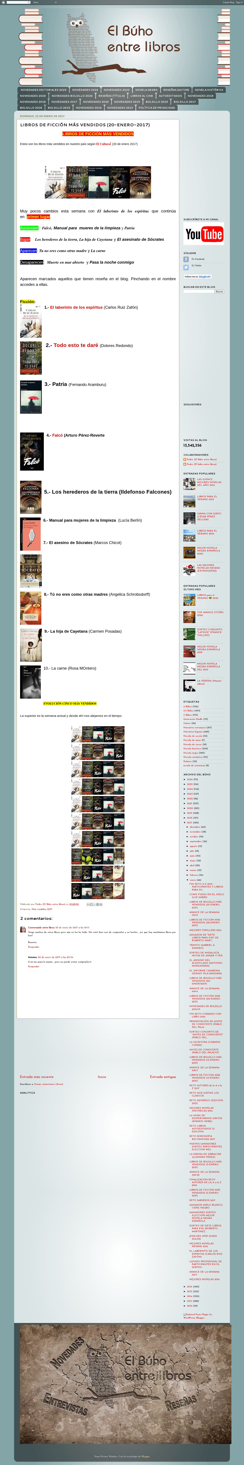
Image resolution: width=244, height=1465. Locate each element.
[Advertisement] (98, 1047)
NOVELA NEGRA (146, 90)
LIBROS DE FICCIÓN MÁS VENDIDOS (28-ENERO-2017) (204, 923)
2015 (190, 1291)
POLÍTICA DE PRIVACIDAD (157, 108)
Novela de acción (192, 736)
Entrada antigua (163, 1077)
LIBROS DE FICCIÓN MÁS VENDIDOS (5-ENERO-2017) (204, 1193)
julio (192, 851)
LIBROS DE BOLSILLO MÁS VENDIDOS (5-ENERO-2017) (205, 1165)
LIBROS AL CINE (141, 96)
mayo (193, 861)
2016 (190, 1287)
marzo (193, 870)
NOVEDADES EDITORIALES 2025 (43, 90)
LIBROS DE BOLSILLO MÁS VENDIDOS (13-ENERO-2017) (205, 1060)
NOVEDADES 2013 (120, 108)
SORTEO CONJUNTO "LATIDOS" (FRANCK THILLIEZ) (209, 632)
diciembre (195, 827)
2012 (190, 1306)
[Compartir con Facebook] (97, 904)
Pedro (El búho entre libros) (201, 464)
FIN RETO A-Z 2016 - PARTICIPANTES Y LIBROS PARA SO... (206, 887)
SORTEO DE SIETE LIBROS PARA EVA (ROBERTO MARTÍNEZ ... (205, 1229)
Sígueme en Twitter (186, 267)
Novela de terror (192, 744)
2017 (190, 823)
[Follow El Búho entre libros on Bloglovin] (197, 278)
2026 (190, 779)
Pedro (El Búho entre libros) (202, 459)
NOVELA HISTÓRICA (209, 90)
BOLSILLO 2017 (185, 102)
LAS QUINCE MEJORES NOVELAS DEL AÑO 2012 (209, 482)
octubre (194, 836)
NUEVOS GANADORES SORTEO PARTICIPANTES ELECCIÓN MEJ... (205, 1147)
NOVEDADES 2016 (96, 102)
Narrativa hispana (193, 732)
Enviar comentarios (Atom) (48, 1084)
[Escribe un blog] (91, 904)
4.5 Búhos (188, 711)
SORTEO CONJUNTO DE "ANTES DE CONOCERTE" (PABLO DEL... (206, 1035)
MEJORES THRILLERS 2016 (205, 930)
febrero (194, 875)
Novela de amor (192, 740)
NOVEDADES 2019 (200, 96)
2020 (190, 808)
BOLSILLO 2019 (157, 102)
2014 (190, 1296)
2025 (190, 784)
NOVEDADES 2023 (116, 90)
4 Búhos (187, 706)
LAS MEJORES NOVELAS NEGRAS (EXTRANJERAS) (208, 568)
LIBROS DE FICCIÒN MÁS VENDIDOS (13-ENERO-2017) (204, 1078)
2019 (190, 813)
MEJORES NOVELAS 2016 (204, 1279)
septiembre (196, 841)
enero (193, 880)
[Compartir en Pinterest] (101, 904)
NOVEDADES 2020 (33, 96)
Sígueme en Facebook (186, 259)
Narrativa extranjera (194, 727)
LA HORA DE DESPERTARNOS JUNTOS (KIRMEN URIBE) (205, 1118)
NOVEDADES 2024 (85, 90)
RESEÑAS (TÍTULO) (111, 96)
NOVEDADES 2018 (33, 102)
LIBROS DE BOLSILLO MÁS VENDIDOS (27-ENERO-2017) (205, 905)
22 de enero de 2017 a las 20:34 (55, 957)
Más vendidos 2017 (42, 909)
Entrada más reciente (37, 1077)
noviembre (196, 832)
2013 (190, 1301)
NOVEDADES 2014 (89, 108)
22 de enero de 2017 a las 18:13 (72, 927)
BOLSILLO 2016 (31, 108)
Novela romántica (193, 757)
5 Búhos (187, 715)
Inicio (102, 1077)
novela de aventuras (194, 765)
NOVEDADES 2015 (127, 102)
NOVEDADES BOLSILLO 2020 (72, 96)
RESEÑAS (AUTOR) (176, 90)
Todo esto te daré (76, 345)
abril (192, 865)
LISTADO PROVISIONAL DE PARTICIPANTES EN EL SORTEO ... (205, 1264)
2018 (190, 818)
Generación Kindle (193, 719)
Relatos (187, 761)
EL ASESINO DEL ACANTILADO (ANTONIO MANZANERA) (205, 963)
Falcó (57, 435)
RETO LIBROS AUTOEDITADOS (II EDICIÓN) (202, 1129)
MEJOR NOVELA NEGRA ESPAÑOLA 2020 (208, 551)
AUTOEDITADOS (170, 96)
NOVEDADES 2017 (64, 102)
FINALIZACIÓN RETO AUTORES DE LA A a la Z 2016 (205, 1182)
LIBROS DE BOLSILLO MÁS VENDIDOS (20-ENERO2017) (205, 981)
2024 (190, 789)
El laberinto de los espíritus (76, 307)
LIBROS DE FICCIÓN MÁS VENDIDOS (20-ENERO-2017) (205, 999)
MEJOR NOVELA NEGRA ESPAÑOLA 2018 (208, 650)
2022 (190, 799)
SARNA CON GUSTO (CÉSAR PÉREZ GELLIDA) (209, 517)
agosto (194, 846)
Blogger (146, 1456)
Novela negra (190, 753)
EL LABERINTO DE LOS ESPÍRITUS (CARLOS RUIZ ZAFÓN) (205, 1254)
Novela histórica (192, 748)
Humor (187, 723)
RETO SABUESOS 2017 (202, 1200)
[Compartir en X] (94, 904)
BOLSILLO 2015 (59, 108)
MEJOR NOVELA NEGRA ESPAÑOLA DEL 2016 (208, 667)
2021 (190, 803)
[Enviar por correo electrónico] (88, 904)
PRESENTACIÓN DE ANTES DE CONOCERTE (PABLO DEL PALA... (205, 1024)
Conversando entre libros (41, 927)
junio (193, 856)
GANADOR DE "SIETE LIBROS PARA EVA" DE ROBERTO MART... (204, 938)
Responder (33, 947)
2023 (190, 794)
